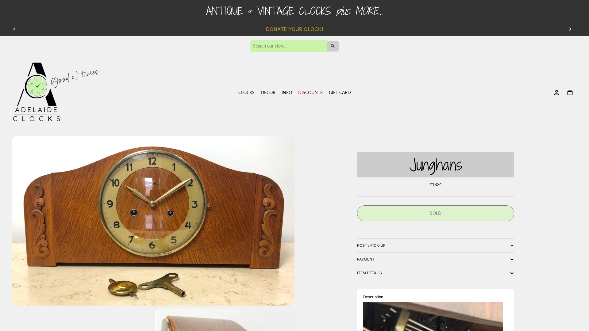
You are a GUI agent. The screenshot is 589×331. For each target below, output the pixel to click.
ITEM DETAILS (369, 273)
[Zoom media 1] (153, 221)
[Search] (333, 46)
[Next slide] (570, 29)
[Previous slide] (14, 29)
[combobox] (288, 46)
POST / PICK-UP (371, 245)
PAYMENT (366, 259)
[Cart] (570, 93)
